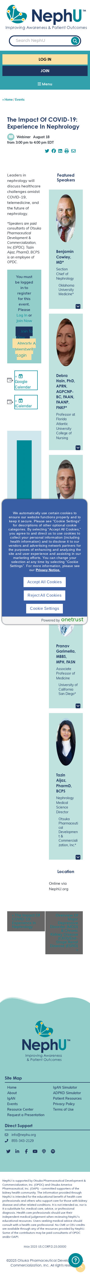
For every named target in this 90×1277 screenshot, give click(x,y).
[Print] (67, 151)
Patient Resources (67, 1099)
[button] (45, 85)
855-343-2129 (22, 1141)
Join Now (24, 321)
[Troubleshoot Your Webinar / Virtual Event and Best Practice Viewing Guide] (75, 1260)
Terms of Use (63, 1110)
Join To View (24, 334)
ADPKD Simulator (67, 1093)
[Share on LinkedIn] (60, 151)
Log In (45, 59)
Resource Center (20, 1110)
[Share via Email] (73, 151)
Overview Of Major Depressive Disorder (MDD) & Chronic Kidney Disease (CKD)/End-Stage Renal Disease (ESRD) (64, 933)
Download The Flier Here (24, 476)
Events (12, 1104)
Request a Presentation (25, 1115)
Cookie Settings (44, 608)
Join (45, 70)
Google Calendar (23, 384)
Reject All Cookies (44, 595)
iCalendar (23, 406)
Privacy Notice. (48, 570)
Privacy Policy (64, 1104)
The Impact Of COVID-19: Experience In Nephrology (26, 921)
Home (12, 1088)
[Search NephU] (75, 41)
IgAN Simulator (65, 1088)
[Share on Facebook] (54, 151)
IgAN (11, 1099)
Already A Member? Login (25, 349)
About (12, 1093)
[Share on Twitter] (47, 151)
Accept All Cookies (44, 582)
